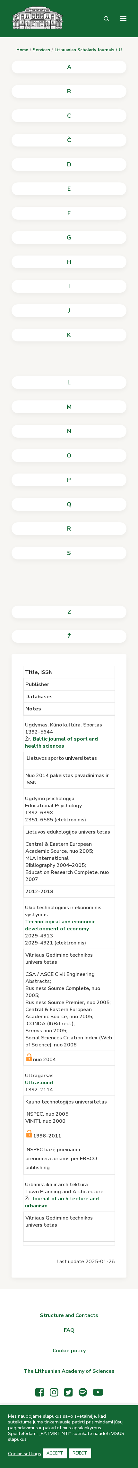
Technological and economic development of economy (60, 925)
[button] (123, 18)
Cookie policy (69, 1350)
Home (22, 50)
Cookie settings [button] (24, 1453)
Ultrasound (39, 1082)
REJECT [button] (80, 1453)
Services (41, 50)
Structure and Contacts (69, 1315)
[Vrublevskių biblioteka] (26, 18)
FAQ (69, 1330)
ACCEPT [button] (55, 1453)
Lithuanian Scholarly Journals (84, 50)
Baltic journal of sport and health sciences (61, 742)
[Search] (103, 18)
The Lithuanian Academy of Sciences (69, 1371)
